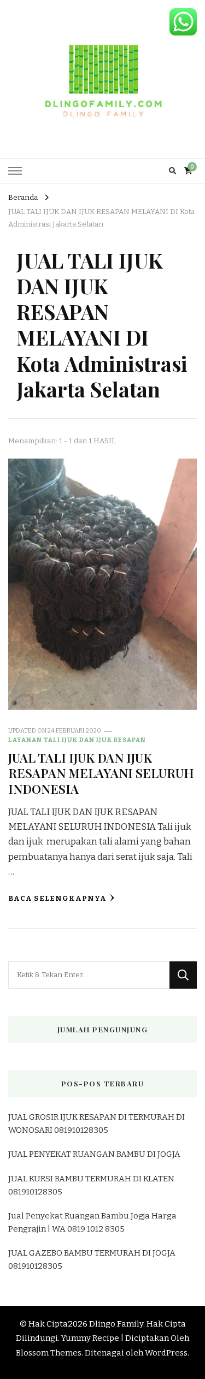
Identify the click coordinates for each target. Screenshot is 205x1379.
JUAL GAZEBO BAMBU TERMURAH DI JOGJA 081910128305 (91, 1259)
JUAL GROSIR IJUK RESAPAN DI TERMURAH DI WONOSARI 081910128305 (96, 1123)
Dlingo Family (116, 1324)
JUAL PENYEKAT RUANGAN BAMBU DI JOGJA (94, 1154)
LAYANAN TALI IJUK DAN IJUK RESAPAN (77, 740)
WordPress (166, 1353)
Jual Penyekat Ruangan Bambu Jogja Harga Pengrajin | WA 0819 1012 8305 (92, 1222)
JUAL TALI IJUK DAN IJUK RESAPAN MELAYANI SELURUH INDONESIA (101, 773)
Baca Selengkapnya (57, 898)
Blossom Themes (48, 1353)
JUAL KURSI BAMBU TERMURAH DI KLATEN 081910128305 (91, 1185)
